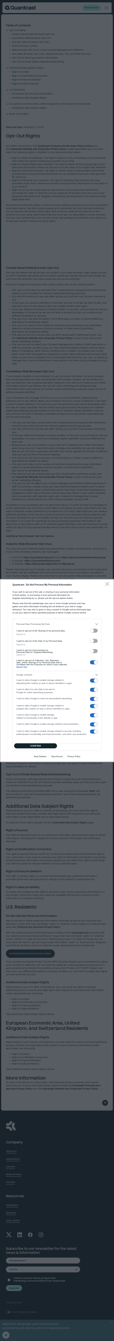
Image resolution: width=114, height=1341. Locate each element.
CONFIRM (35, 746)
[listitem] (57, 624)
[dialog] (57, 670)
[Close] (108, 585)
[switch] (94, 631)
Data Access (57, 756)
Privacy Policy (73, 756)
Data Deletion (40, 756)
